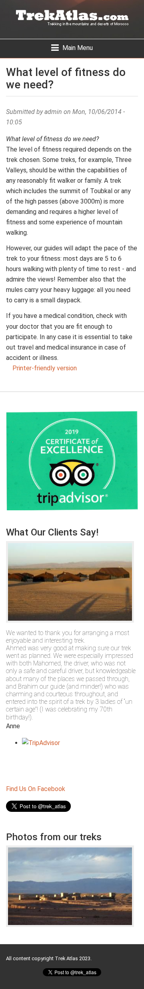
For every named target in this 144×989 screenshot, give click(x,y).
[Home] (72, 19)
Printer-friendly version (44, 368)
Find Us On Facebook (35, 789)
